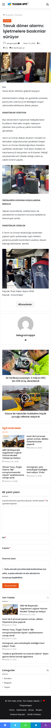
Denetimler (26, 304)
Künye (31, 710)
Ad (4, 537)
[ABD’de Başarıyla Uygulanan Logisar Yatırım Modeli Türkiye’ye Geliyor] (13, 441)
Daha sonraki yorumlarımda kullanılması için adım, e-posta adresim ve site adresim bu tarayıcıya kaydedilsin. (24, 573)
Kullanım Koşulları (17, 714)
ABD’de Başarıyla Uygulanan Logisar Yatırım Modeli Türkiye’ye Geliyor (12, 454)
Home (11, 710)
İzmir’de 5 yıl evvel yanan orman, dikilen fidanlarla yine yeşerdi (37, 440)
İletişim (39, 710)
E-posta (6, 548)
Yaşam (7, 687)
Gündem (18, 15)
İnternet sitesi (9, 558)
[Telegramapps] (18, 4)
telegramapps (12, 43)
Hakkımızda (21, 710)
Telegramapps (25, 705)
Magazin (8, 683)
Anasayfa (9, 15)
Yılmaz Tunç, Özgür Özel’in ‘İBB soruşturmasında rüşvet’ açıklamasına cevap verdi (13, 472)
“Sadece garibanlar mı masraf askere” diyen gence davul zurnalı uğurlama (25, 655)
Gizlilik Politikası (34, 714)
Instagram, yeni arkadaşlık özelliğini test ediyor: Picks (37, 470)
